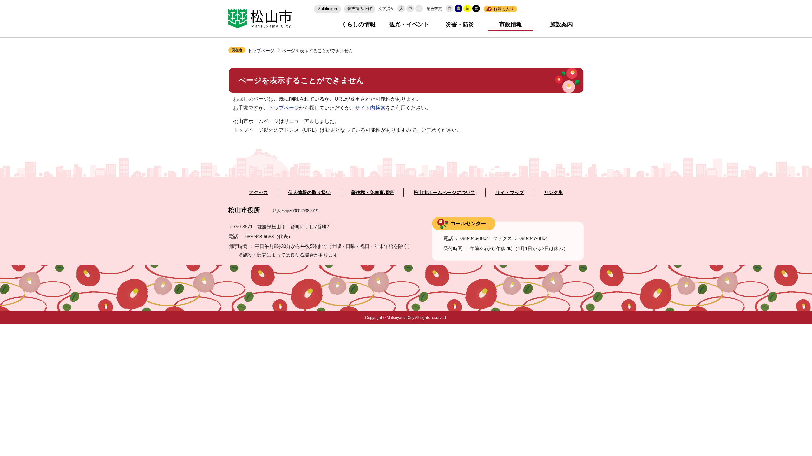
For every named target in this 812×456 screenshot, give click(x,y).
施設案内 (561, 24)
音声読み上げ (359, 8)
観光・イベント (409, 24)
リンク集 (553, 192)
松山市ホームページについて (444, 192)
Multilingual (327, 8)
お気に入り (503, 9)
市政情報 (510, 24)
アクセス (258, 192)
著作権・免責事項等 (372, 192)
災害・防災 (460, 24)
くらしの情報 (358, 24)
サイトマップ (509, 192)
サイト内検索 (370, 108)
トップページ (261, 50)
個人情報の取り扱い (309, 192)
